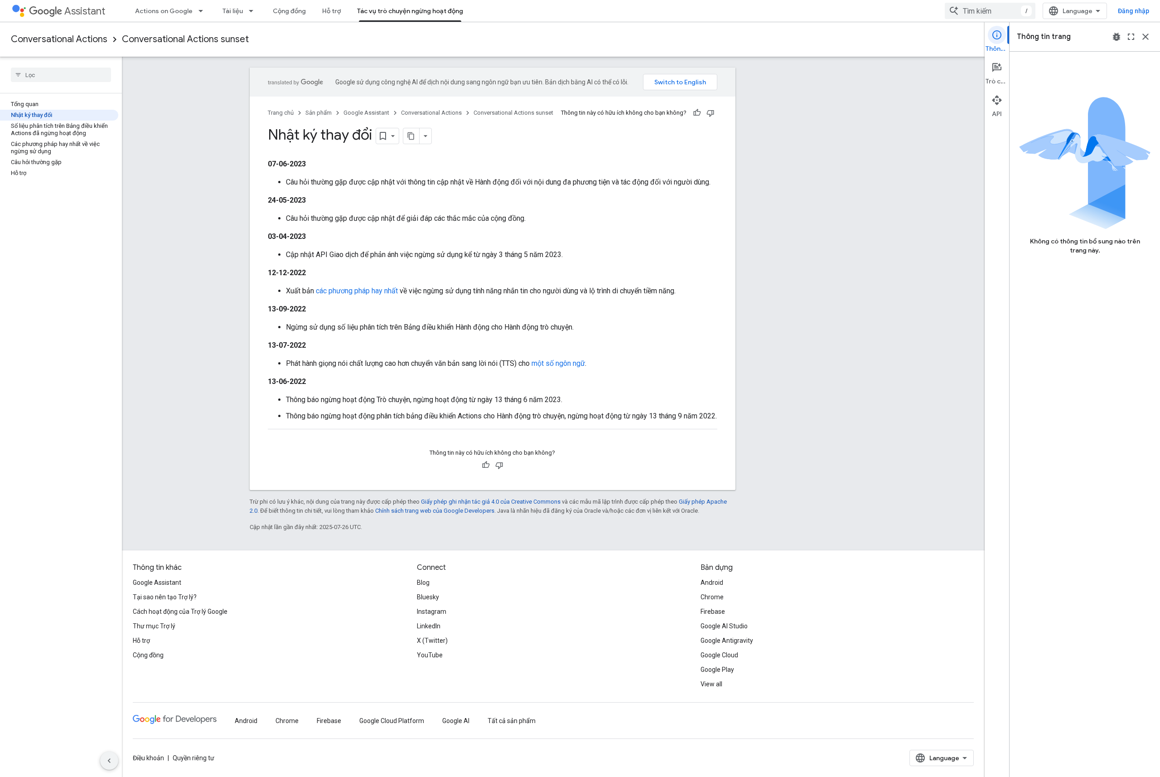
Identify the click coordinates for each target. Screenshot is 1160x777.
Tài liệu (232, 11)
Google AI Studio (724, 626)
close (1145, 36)
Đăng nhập (1133, 11)
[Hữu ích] (697, 113)
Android (712, 582)
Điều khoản (148, 758)
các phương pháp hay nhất (357, 291)
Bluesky (428, 597)
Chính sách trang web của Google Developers (434, 510)
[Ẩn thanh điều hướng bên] (109, 761)
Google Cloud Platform (391, 720)
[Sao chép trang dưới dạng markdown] (411, 136)
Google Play (717, 669)
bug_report (1116, 36)
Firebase (713, 611)
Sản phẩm (318, 112)
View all (711, 684)
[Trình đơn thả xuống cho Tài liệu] (254, 11)
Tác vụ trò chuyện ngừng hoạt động (410, 11)
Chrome (712, 597)
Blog (423, 582)
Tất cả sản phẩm (512, 720)
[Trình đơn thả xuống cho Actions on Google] (203, 11)
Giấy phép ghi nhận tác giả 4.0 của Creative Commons (491, 501)
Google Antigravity (727, 640)
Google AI (455, 720)
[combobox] (990, 11)
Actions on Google (164, 11)
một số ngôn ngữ (558, 363)
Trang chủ (281, 112)
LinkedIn (428, 626)
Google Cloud (719, 655)
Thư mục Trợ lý (154, 626)
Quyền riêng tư (193, 758)
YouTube (430, 655)
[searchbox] (61, 75)
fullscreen (1131, 36)
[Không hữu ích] (710, 113)
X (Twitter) (432, 640)
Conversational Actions (59, 39)
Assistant (84, 11)
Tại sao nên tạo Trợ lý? (165, 597)
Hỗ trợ (331, 11)
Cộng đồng (289, 11)
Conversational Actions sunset (185, 39)
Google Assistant (366, 112)
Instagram (431, 611)
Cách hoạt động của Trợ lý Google (180, 611)
